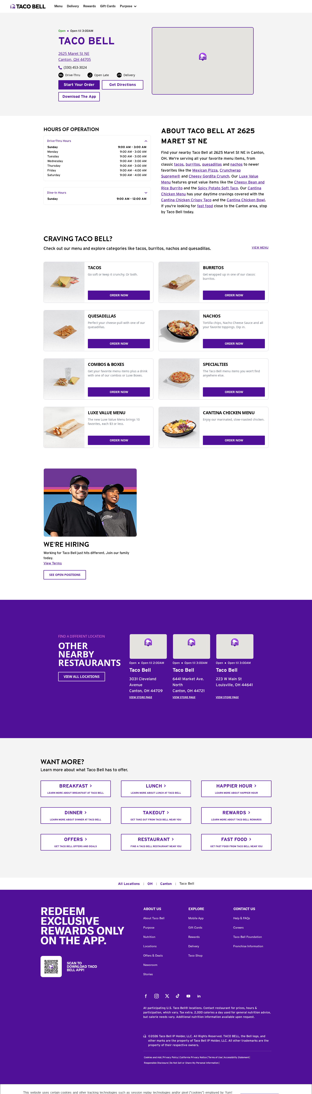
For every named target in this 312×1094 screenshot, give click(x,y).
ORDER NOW (119, 295)
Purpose (126, 6)
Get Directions (122, 85)
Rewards (89, 6)
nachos (236, 164)
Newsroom (150, 965)
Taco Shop (195, 955)
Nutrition (149, 937)
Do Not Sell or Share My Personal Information (194, 1063)
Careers (238, 927)
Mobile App (196, 918)
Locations (150, 946)
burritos (193, 164)
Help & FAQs (241, 918)
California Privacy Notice (193, 1057)
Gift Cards (108, 6)
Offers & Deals (153, 955)
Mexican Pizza (205, 170)
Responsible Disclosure (156, 1063)
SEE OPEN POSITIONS (64, 575)
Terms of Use (215, 1057)
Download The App (79, 97)
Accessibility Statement (236, 1057)
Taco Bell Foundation (247, 937)
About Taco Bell (153, 918)
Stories (148, 974)
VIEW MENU (260, 247)
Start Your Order (79, 85)
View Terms (53, 563)
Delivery (73, 6)
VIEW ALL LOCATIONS (82, 676)
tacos (179, 164)
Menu (58, 6)
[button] (162, 910)
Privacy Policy (170, 1057)
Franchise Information (248, 946)
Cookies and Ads (152, 1057)
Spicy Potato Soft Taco (218, 188)
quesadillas (212, 164)
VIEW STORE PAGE (140, 697)
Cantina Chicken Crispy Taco (186, 200)
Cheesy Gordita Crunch (209, 176)
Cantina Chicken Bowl (246, 200)
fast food (205, 206)
